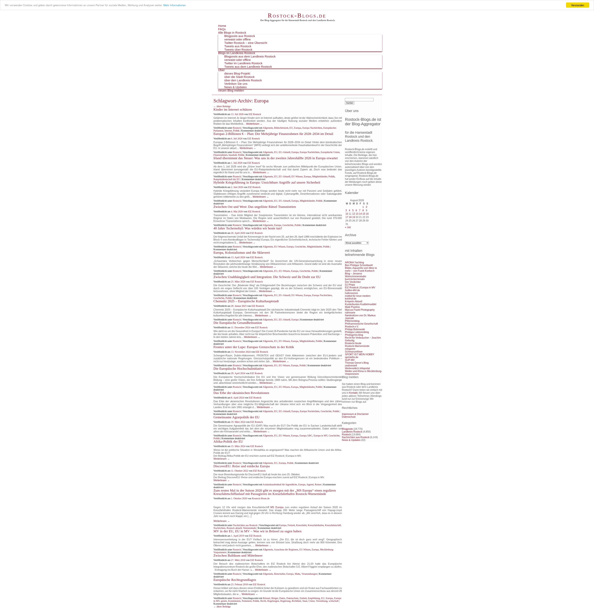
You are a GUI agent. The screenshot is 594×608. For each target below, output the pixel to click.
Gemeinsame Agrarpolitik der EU (236, 417)
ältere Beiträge (222, 106)
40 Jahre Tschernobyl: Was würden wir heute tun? (247, 228)
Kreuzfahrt (301, 525)
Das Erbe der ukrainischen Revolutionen (241, 393)
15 (363, 213)
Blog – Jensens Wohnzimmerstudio (355, 275)
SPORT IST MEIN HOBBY (359, 354)
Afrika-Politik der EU (228, 441)
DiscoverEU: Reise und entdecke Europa (241, 466)
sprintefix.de (351, 357)
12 (353, 213)
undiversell (351, 365)
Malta (297, 574)
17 (346, 217)
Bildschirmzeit (281, 128)
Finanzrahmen (220, 155)
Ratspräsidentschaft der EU (226, 179)
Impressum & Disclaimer (355, 414)
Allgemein (268, 128)
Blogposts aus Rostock (239, 36)
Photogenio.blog (354, 335)
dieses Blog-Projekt (237, 73)
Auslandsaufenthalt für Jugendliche (280, 484)
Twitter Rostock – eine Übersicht (245, 42)
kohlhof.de (350, 298)
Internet (228, 130)
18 (350, 217)
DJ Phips (350, 284)
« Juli (348, 227)
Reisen (318, 484)
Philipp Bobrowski (355, 329)
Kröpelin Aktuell (353, 301)
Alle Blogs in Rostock (232, 32)
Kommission (234, 601)
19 (353, 217)
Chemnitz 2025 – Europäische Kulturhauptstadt (246, 301)
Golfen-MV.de (352, 290)
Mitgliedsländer (319, 176)
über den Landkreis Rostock (243, 80)
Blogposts (347, 429)
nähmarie (350, 312)
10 (346, 213)
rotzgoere (350, 349)
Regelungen (273, 601)
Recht (263, 601)
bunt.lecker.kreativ (355, 279)
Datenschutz (292, 598)
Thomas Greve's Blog (357, 362)
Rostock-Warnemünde (357, 346)
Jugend (310, 484)
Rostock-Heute (353, 343)
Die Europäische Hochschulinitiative (238, 368)
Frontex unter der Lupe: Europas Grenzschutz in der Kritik (253, 347)
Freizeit (291, 525)
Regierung (285, 601)
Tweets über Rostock (238, 49)
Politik (236, 130)
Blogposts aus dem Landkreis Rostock (250, 56)
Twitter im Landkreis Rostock (243, 63)
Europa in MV (320, 435)
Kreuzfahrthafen (316, 525)
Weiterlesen (254, 123)
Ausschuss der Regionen (286, 549)
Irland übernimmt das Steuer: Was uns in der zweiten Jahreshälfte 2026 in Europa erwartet (275, 158)
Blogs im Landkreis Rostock (236, 53)
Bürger (274, 598)
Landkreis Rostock (352, 431)
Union (311, 601)
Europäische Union (330, 152)
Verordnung (321, 601)
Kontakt (353, 392)
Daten (282, 598)
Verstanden (577, 5)
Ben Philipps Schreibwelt (359, 265)
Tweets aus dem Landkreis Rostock (248, 66)
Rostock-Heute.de (261, 498)
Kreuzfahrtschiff (333, 525)
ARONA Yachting (354, 262)
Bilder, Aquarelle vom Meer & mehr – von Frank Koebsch (361, 269)
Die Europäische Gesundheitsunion (237, 323)
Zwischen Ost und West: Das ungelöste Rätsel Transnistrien (254, 207)
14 (360, 213)
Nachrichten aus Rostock (245, 525)
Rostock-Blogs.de (297, 15)
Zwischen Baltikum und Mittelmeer (238, 555)
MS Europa (276, 507)
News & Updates (235, 87)
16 (367, 213)
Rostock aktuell (234, 528)
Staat (304, 601)
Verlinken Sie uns (236, 83)
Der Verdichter (353, 282)
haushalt (233, 155)
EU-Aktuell (284, 152)
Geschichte (287, 225)
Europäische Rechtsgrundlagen (234, 580)
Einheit (303, 598)
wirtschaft (333, 601)
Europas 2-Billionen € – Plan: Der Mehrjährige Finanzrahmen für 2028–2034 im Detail (273, 134)
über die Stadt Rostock (239, 77)
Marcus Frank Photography (360, 309)
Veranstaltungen (309, 574)
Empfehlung (314, 598)
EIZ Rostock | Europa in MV (360, 287)
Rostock (237, 128)
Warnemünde (249, 528)
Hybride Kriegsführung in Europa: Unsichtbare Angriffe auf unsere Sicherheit (266, 182)
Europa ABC (305, 435)
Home (222, 25)
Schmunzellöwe (354, 351)
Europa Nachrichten (312, 128)
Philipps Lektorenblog (357, 332)
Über (221, 70)
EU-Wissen (297, 176)
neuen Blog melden (231, 90)
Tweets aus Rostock (237, 46)
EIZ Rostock (255, 114)
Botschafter (279, 574)
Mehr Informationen (174, 5)
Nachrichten (219, 528)
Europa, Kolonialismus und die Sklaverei (241, 252)
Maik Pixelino (352, 307)
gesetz (224, 601)
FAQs (222, 29)
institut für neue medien (357, 296)
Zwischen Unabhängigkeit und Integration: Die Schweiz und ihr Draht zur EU (267, 277)
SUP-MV (350, 360)
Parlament (247, 601)
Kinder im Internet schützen (232, 109)
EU (291, 128)
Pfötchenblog (352, 321)
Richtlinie (296, 601)
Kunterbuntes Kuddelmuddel (360, 304)
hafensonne (351, 293)
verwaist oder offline (237, 39)
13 (357, 213)
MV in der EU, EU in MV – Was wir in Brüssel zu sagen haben (257, 531)
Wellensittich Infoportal (357, 368)
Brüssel (266, 598)
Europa (297, 128)
